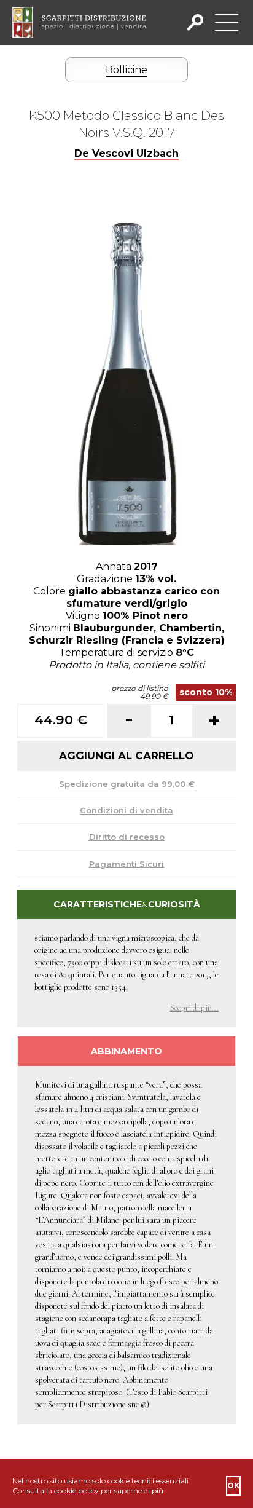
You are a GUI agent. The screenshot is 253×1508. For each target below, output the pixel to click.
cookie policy (76, 1490)
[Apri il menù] (226, 22)
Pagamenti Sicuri (126, 864)
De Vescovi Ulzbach (126, 153)
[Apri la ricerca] (198, 22)
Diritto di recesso (127, 837)
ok (233, 1485)
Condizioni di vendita (126, 810)
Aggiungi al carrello (126, 755)
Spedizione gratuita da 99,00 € (127, 784)
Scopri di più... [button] (194, 1008)
